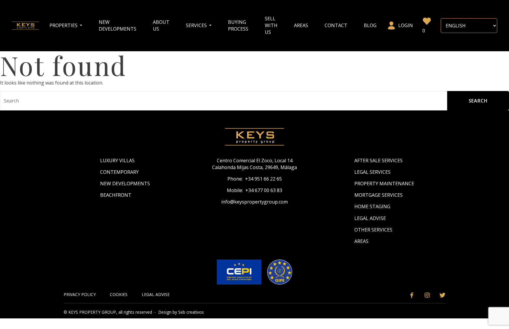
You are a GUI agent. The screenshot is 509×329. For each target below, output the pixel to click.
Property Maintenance (384, 183)
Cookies (119, 294)
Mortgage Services (378, 195)
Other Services (373, 230)
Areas (301, 25)
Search (478, 100)
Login (405, 25)
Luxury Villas (117, 160)
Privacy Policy (80, 294)
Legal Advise (370, 218)
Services (197, 25)
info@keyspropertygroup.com (254, 202)
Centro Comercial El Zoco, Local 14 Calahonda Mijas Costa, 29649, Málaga (254, 164)
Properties (64, 25)
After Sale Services (378, 160)
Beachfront (115, 195)
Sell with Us (271, 25)
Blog (370, 25)
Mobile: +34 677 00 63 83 (254, 190)
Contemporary (119, 172)
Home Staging (372, 206)
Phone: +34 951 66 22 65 (254, 179)
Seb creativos (191, 312)
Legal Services (372, 172)
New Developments (117, 25)
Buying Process (238, 25)
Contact (336, 25)
